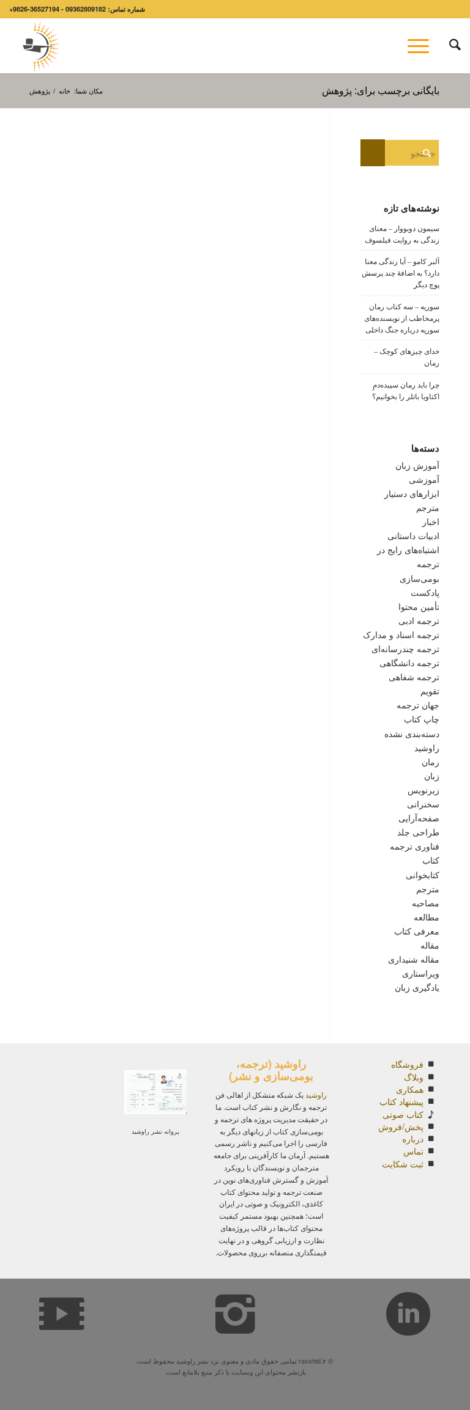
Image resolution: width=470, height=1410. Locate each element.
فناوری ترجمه (414, 846)
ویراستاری (420, 973)
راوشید (426, 747)
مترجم (427, 889)
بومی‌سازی (419, 578)
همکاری (409, 1089)
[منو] (422, 45)
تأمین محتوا (418, 606)
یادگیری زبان (417, 987)
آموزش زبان (417, 465)
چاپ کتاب (421, 719)
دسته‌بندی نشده (411, 733)
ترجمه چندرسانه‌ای (405, 648)
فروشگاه (407, 1064)
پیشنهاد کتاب (401, 1101)
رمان (430, 761)
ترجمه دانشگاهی (409, 662)
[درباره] (431, 1139)
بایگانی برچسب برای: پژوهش (380, 90)
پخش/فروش (400, 1126)
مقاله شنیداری (413, 959)
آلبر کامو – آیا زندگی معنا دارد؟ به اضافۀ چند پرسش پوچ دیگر (400, 272)
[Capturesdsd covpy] (38, 45)
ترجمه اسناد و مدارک (401, 634)
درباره (412, 1139)
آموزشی (424, 479)
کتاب (430, 860)
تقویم (429, 691)
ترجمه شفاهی (414, 676)
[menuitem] (449, 45)
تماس (413, 1151)
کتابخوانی (422, 874)
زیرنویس (423, 790)
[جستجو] (449, 45)
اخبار (430, 521)
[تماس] (431, 1151)
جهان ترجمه (418, 705)
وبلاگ (413, 1077)
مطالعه (426, 917)
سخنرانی (423, 804)
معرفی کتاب (416, 931)
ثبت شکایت (402, 1164)
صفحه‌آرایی (418, 818)
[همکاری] (431, 1089)
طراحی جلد (418, 832)
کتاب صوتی (402, 1114)
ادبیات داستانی (413, 535)
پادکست (425, 592)
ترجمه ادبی (418, 620)
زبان (431, 775)
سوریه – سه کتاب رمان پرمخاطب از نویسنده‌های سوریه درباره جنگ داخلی (401, 317)
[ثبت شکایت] (431, 1164)
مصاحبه (425, 903)
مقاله (429, 945)
